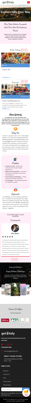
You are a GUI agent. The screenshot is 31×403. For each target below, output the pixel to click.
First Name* (7, 14)
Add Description (9, 33)
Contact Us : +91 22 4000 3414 (15, 11)
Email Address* (8, 21)
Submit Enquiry (15, 53)
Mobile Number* (8, 27)
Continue (15, 48)
